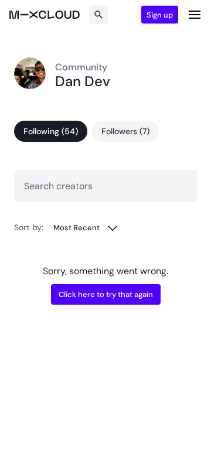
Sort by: (28, 227)
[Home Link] (44, 15)
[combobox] (85, 227)
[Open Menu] (195, 15)
